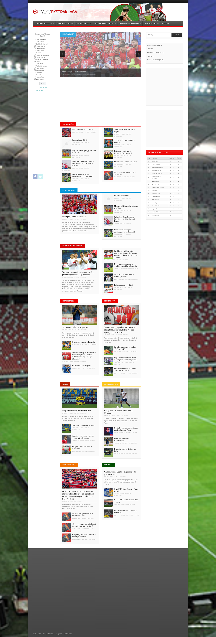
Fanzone (108, 465)
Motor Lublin (40, 68)
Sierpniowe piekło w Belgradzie (75, 327)
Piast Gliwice (40, 50)
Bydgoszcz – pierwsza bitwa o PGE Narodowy (118, 411)
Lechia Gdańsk (40, 46)
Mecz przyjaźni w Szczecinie (82, 129)
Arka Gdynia (40, 70)
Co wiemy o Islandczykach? (82, 365)
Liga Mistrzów (69, 301)
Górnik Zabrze (40, 57)
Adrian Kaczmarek (80, 277)
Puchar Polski (111, 384)
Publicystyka (69, 465)
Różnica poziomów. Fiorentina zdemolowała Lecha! (125, 369)
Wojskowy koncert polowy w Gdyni (124, 130)
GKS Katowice (40, 48)
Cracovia (39, 72)
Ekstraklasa (68, 190)
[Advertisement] (81, 99)
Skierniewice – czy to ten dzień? (125, 161)
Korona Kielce (40, 77)
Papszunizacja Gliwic (79, 140)
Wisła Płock (39, 63)
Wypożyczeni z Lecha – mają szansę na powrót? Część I (120, 473)
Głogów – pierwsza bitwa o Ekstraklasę (82, 447)
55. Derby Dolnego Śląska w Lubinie (124, 141)
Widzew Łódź (40, 79)
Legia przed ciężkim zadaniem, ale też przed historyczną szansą (125, 358)
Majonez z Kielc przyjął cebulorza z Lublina (84, 151)
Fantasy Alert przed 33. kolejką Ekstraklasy (125, 511)
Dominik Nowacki (132, 373)
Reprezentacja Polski (72, 246)
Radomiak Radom (41, 66)
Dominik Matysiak (80, 361)
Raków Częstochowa (42, 55)
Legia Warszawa (41, 39)
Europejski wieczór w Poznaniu (83, 342)
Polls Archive (39, 90)
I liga (65, 384)
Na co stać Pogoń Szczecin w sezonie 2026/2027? (82, 514)
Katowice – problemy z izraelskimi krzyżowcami (123, 152)
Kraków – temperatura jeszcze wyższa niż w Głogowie (83, 437)
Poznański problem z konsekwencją (121, 439)
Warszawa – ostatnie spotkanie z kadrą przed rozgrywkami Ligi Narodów (78, 273)
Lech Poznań (40, 41)
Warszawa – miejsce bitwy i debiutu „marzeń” (124, 275)
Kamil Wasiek (77, 501)
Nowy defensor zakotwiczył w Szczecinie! (125, 173)
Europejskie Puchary (104, 23)
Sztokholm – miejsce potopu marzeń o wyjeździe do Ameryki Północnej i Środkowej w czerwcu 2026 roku (126, 254)
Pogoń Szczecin (41, 75)
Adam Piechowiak (120, 476)
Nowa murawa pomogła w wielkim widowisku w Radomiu (125, 265)
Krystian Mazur (90, 132)
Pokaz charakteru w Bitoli (123, 285)
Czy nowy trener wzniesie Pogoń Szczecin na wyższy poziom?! (84, 525)
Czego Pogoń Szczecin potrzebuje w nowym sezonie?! (84, 535)
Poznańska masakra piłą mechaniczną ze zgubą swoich (82, 175)
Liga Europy (110, 301)
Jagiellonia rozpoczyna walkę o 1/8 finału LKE (125, 348)
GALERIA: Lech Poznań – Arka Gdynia (126, 490)
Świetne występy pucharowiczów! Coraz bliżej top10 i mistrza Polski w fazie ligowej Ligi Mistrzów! (84, 355)
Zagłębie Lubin (40, 53)
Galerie (165, 23)
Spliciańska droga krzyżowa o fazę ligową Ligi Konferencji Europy (83, 163)
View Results (43, 87)
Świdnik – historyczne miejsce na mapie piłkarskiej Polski (126, 429)
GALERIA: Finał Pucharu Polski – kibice (126, 500)
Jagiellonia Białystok (42, 44)
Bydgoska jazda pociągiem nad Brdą (125, 450)
